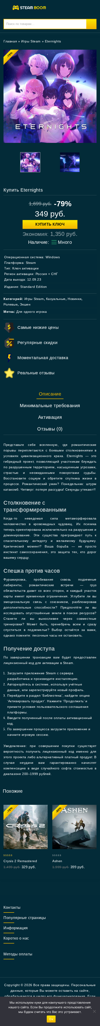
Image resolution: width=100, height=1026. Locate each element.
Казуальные (56, 299)
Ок (51, 1019)
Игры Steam (31, 41)
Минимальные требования (50, 405)
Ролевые (10, 304)
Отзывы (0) (50, 428)
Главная (10, 41)
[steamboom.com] (30, 7)
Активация (50, 417)
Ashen (57, 861)
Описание (50, 393)
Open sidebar (90, 41)
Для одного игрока (31, 311)
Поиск (91, 24)
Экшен (25, 304)
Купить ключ (50, 224)
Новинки (74, 299)
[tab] (50, 394)
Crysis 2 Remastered (20, 861)
